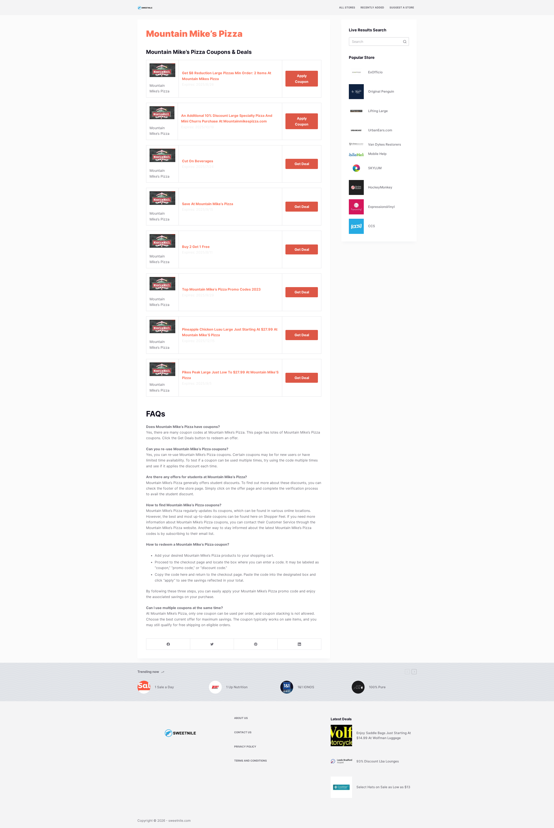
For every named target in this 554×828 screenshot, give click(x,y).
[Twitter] (212, 644)
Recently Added (372, 7)
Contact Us (242, 732)
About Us (241, 718)
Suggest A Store (402, 7)
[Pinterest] (256, 644)
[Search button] (404, 41)
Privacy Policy (245, 746)
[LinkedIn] (299, 644)
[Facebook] (168, 644)
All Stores (347, 7)
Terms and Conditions (250, 760)
